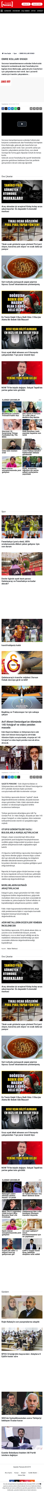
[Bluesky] (9, 108)
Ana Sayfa (7, 53)
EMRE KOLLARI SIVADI (27, 53)
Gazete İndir (37, 4)
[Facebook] (3, 108)
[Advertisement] (22, 491)
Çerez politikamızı (17, 1488)
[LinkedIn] (12, 108)
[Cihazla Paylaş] (18, 108)
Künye (16, 1473)
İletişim (23, 1473)
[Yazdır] (31, 108)
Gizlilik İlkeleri (32, 1473)
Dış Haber (25, 11)
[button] (34, 108)
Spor (33, 11)
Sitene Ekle (21, 1475)
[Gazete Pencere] (7, 4)
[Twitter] (6, 108)
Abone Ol (26, 4)
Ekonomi (16, 11)
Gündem (7, 11)
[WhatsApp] (15, 108)
